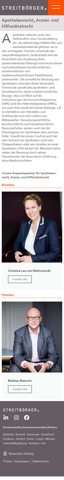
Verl (43, 443)
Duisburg (8, 438)
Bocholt (20, 434)
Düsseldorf (47, 434)
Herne (30, 438)
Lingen (40, 438)
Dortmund (33, 434)
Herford (20, 438)
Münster (50, 438)
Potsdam (34, 443)
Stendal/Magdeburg (15, 443)
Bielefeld (8, 434)
